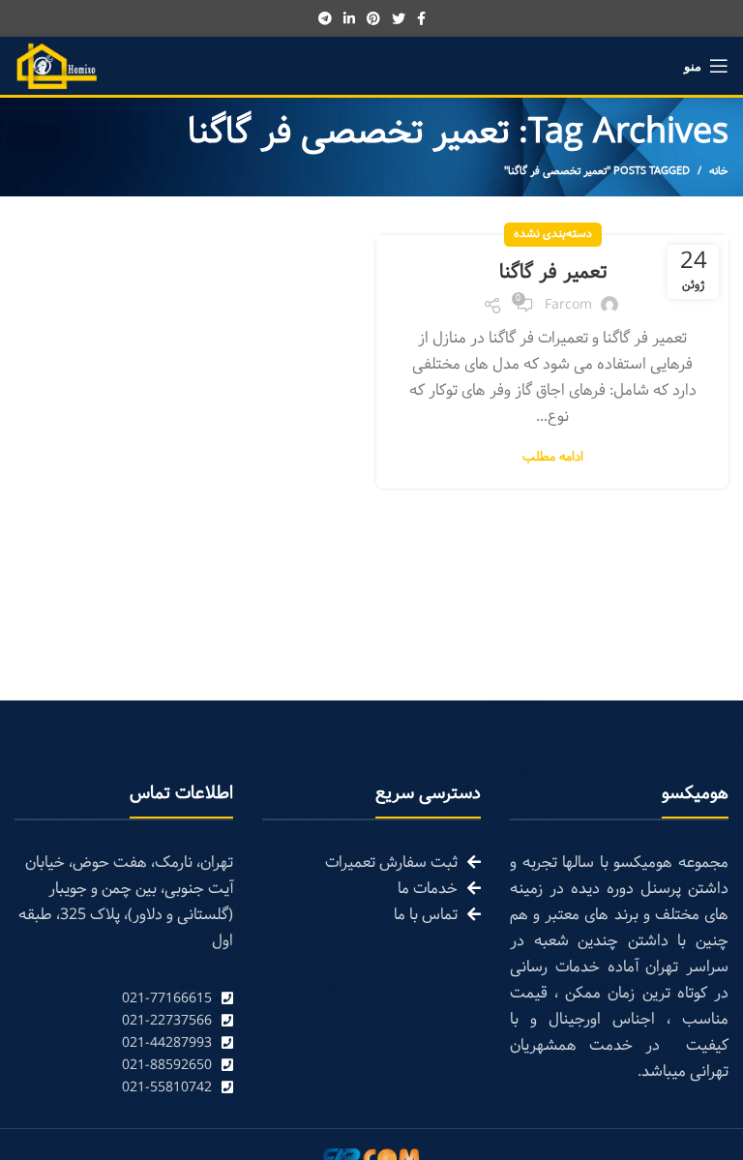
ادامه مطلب (552, 458)
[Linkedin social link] (349, 18)
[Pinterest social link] (373, 18)
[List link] (124, 999)
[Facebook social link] (421, 18)
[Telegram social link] (325, 18)
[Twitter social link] (398, 18)
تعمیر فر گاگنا (553, 272)
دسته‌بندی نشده (553, 234)
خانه (718, 171)
